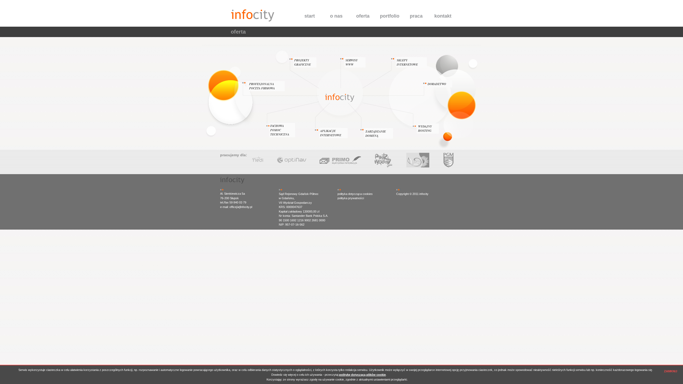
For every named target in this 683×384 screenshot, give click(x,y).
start (309, 16)
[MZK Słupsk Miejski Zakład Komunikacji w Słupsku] (329, 160)
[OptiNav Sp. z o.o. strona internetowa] (413, 160)
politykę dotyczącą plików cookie (362, 374)
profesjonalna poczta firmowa (262, 86)
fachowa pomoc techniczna (279, 130)
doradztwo (437, 84)
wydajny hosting (425, 128)
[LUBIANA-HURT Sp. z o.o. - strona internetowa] (282, 160)
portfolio (389, 16)
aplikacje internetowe (330, 133)
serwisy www (352, 62)
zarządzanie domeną (376, 133)
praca (416, 16)
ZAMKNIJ (670, 371)
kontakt (442, 16)
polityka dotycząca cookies (355, 193)
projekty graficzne (302, 62)
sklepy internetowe (407, 62)
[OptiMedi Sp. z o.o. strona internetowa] (370, 160)
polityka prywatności (350, 198)
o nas (336, 16)
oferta (363, 16)
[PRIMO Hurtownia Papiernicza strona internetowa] (461, 160)
